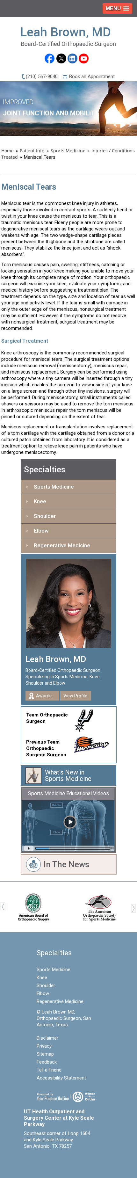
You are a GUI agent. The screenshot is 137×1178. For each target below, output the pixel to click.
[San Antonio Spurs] (86, 719)
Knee (40, 501)
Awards (44, 695)
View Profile (75, 695)
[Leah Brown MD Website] (68, 36)
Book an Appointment (92, 76)
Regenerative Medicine (62, 545)
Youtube (84, 58)
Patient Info (33, 151)
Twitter (61, 58)
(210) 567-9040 (42, 76)
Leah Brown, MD (55, 659)
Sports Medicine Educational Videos (68, 793)
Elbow (41, 530)
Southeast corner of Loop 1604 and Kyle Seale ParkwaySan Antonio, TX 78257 (57, 1140)
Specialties (44, 469)
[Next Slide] (130, 125)
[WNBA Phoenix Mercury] (94, 743)
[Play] (122, 125)
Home (7, 151)
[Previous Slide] (115, 125)
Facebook (49, 59)
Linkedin (72, 58)
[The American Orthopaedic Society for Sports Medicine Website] (99, 906)
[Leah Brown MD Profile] (68, 603)
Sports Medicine (68, 151)
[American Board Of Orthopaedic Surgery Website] (33, 906)
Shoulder (45, 516)
